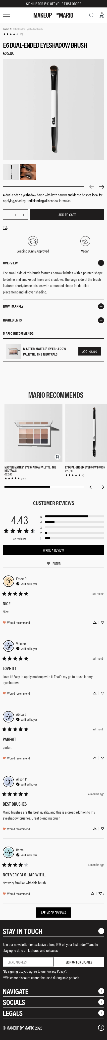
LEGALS (13, 1012)
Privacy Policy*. (57, 971)
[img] (26, 583)
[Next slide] (101, 487)
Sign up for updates (79, 962)
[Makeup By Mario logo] (53, 15)
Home (6, 29)
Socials (14, 1002)
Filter (56, 563)
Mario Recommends (18, 333)
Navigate (15, 991)
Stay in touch (23, 931)
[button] (57, 457)
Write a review (53, 550)
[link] (13, 34)
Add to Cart (67, 214)
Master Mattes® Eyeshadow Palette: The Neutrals (30, 469)
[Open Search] (91, 15)
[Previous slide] (91, 487)
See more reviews (53, 912)
